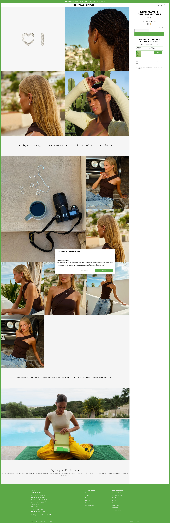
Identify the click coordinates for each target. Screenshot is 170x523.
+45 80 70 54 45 (37, 492)
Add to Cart (149, 34)
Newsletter (114, 497)
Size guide (162, 27)
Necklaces (87, 500)
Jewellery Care (115, 505)
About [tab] (104, 256)
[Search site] (158, 5)
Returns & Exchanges (117, 495)
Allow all (104, 270)
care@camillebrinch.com (41, 514)
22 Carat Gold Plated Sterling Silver (150, 24)
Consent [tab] (65, 256)
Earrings (87, 495)
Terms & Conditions (116, 510)
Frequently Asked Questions (118, 492)
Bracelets (87, 497)
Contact (114, 500)
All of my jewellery (89, 505)
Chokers (87, 502)
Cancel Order (115, 507)
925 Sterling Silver (148, 23)
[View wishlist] (161, 5)
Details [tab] (85, 256)
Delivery (114, 502)
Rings (86, 492)
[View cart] (164, 5)
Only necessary (84, 270)
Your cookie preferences (134, 521)
